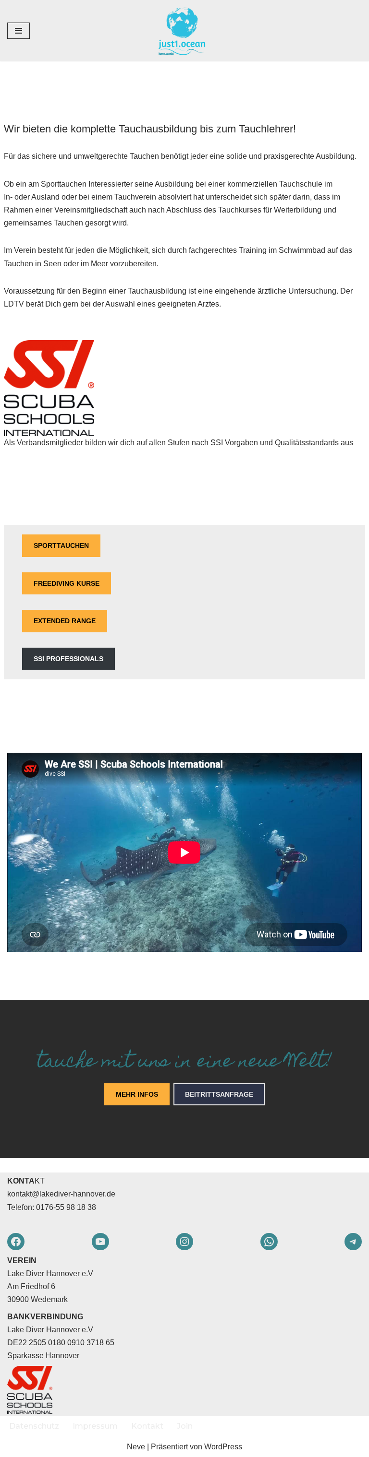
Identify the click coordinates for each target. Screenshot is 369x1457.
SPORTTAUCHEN (61, 545)
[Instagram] (184, 1241)
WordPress (223, 1447)
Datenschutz (34, 1426)
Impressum (95, 1426)
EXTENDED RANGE (65, 621)
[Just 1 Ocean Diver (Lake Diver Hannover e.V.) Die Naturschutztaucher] (184, 31)
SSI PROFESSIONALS (68, 659)
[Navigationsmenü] (18, 31)
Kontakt (147, 1426)
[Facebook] (16, 1241)
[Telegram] (353, 1241)
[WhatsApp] (269, 1241)
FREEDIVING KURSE (66, 583)
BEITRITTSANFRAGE (219, 1094)
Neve (136, 1447)
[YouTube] (100, 1241)
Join (185, 1426)
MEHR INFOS (137, 1094)
